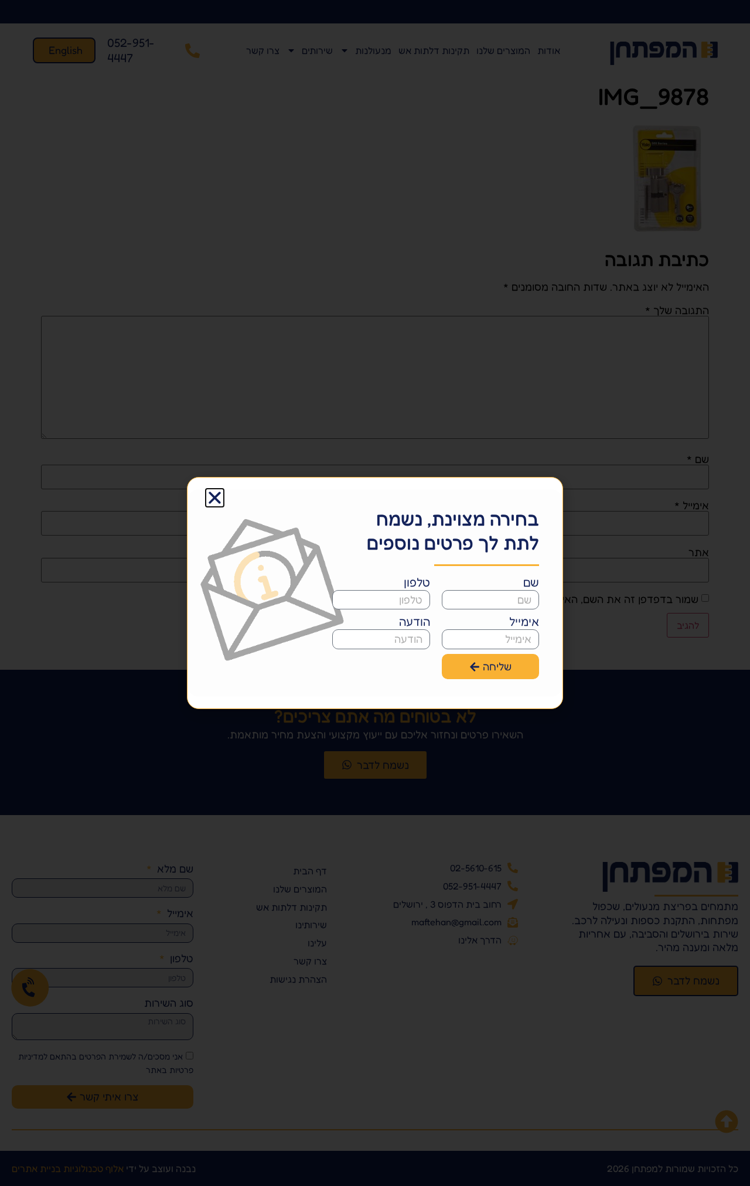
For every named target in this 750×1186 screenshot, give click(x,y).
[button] (214, 497)
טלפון (417, 582)
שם (531, 582)
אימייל (524, 622)
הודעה (414, 622)
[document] (375, 593)
